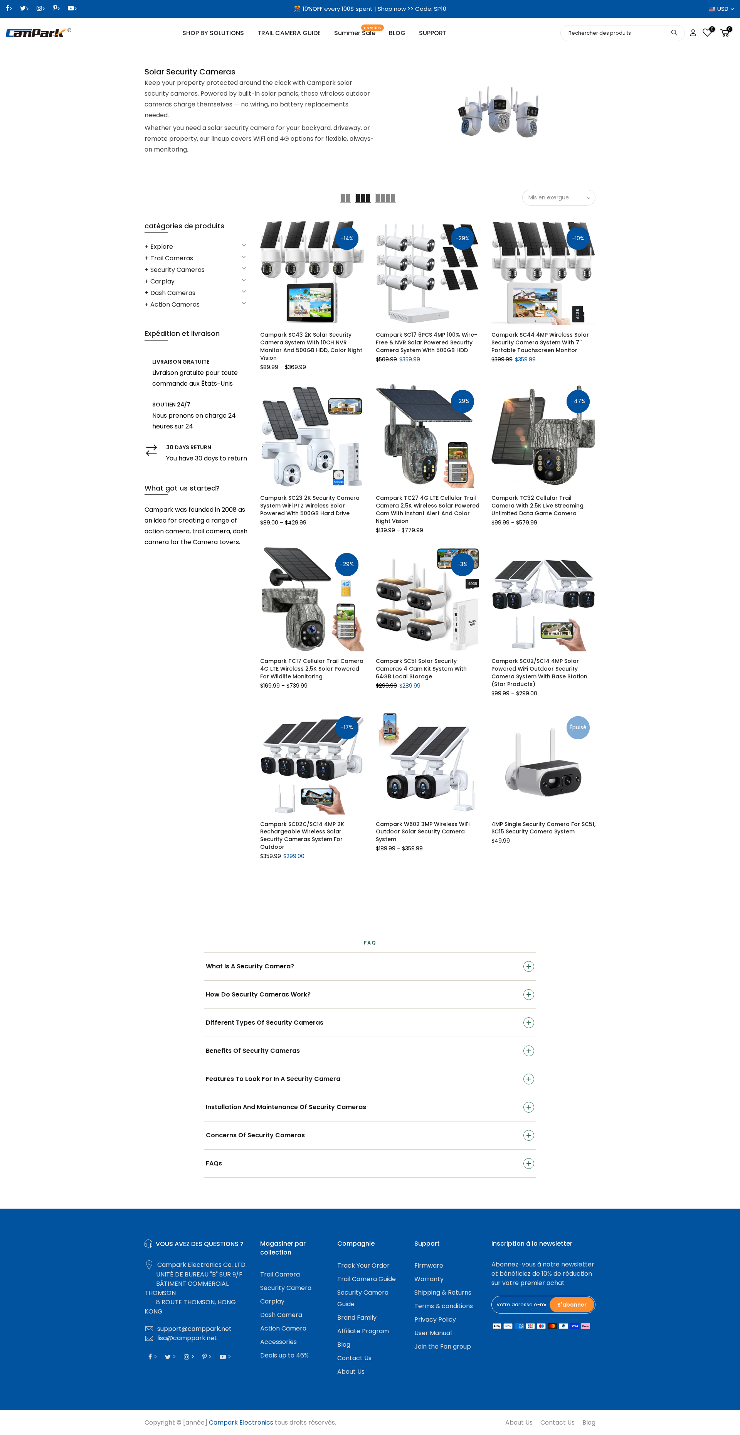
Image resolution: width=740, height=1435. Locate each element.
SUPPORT (433, 33)
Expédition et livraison (182, 333)
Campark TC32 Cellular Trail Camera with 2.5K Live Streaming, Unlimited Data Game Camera (538, 505)
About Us (351, 1371)
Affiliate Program (363, 1331)
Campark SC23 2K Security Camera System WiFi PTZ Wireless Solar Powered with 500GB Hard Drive (310, 505)
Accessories (278, 1341)
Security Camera (285, 1287)
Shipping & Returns (442, 1292)
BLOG (397, 33)
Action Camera (283, 1328)
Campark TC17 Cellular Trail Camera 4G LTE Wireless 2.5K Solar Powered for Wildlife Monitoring (311, 668)
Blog (343, 1344)
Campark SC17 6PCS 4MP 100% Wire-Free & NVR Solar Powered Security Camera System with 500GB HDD (426, 342)
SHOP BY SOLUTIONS (213, 33)
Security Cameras (177, 269)
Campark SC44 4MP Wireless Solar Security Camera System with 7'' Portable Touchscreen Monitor (540, 342)
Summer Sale (358, 32)
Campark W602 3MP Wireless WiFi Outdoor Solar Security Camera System (422, 831)
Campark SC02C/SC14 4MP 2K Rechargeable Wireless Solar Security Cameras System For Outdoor (302, 835)
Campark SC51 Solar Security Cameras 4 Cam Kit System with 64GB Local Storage (421, 668)
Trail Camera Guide (366, 1279)
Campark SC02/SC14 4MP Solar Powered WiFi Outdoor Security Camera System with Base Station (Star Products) (539, 672)
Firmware (428, 1265)
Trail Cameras (171, 258)
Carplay (162, 281)
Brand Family (357, 1317)
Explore (161, 246)
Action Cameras (175, 304)
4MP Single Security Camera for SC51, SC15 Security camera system (543, 828)
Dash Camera (281, 1314)
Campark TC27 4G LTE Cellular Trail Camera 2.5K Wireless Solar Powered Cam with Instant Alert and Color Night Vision (427, 509)
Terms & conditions (443, 1306)
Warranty (429, 1279)
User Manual (433, 1333)
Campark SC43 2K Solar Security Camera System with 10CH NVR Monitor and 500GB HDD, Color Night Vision (311, 346)
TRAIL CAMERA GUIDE (289, 33)
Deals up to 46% (284, 1355)
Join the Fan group (442, 1346)
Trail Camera (280, 1274)
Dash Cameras (172, 292)
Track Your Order (363, 1265)
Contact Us (354, 1358)
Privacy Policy (435, 1319)
